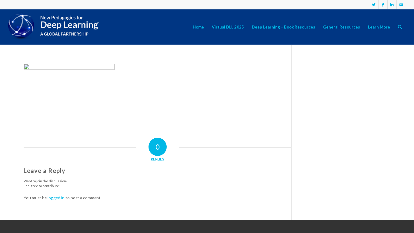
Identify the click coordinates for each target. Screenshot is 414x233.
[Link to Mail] (401, 4)
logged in (56, 197)
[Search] (400, 27)
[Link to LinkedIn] (392, 4)
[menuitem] (198, 27)
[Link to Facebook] (383, 4)
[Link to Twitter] (373, 4)
